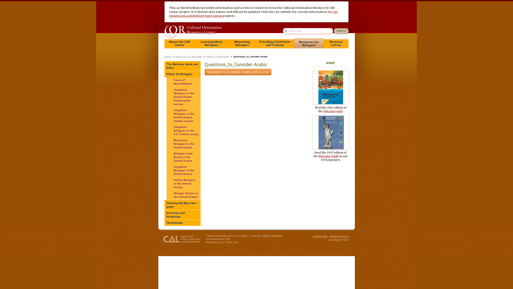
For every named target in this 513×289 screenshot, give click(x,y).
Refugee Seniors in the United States (186, 195)
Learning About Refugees (212, 43)
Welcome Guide (328, 156)
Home (168, 56)
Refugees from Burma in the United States (183, 157)
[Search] (316, 31)
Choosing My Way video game (181, 205)
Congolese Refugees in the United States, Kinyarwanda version (184, 97)
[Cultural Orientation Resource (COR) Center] (193, 32)
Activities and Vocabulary (176, 214)
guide (333, 111)
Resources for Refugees (309, 43)
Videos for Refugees (217, 56)
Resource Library (336, 43)
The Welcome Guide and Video (182, 66)
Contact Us (319, 236)
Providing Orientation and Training (275, 43)
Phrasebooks (175, 223)
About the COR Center (179, 43)
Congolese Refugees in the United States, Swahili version (184, 115)
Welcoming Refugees (242, 43)
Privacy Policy (339, 236)
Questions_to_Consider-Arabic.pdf (238, 72)
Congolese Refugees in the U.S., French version (186, 130)
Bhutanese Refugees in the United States (184, 143)
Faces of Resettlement (183, 81)
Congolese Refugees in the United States (184, 170)
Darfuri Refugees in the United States (185, 183)
